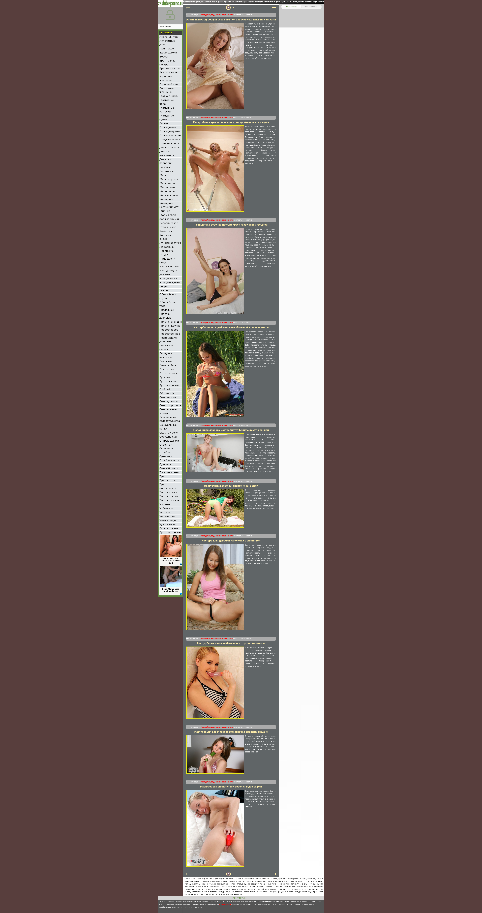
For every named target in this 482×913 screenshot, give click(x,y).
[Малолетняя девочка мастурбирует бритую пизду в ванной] (215, 453)
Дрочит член (167, 171)
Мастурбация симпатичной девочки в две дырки (231, 787)
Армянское (166, 49)
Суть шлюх (166, 464)
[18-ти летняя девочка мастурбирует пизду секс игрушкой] (215, 271)
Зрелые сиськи (169, 219)
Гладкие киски (168, 96)
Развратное (167, 369)
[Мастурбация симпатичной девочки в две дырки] (215, 828)
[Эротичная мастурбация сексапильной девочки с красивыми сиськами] (215, 66)
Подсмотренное (169, 334)
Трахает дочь (168, 492)
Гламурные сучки (166, 118)
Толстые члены (169, 472)
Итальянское (167, 227)
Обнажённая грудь (167, 296)
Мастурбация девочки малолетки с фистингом (230, 541)
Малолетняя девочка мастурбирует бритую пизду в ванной (231, 430)
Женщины (166, 199)
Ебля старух (167, 183)
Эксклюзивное (168, 528)
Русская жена (168, 381)
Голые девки (167, 127)
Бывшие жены (168, 72)
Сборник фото (168, 393)
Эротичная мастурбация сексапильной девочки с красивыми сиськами (231, 20)
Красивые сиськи (165, 237)
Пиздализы (166, 310)
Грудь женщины (169, 139)
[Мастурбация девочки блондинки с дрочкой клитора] (215, 683)
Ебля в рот (166, 175)
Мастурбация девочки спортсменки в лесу (231, 486)
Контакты (238, 898)
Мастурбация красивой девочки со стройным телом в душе (231, 122)
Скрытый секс (168, 433)
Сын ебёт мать (168, 468)
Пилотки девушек (165, 316)
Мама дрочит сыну (167, 261)
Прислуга (165, 361)
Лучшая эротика (170, 243)
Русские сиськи (169, 385)
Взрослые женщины (165, 78)
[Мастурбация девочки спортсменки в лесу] (215, 508)
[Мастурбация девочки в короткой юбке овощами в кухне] (215, 754)
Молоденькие (168, 278)
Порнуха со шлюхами (166, 355)
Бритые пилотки (170, 68)
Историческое (168, 223)
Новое (163, 290)
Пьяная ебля (167, 365)
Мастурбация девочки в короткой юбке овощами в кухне (231, 732)
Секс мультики (169, 401)
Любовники (167, 247)
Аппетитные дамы (167, 43)
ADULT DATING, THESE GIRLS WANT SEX (171, 560)
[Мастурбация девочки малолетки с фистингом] (215, 587)
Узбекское (166, 508)
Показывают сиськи (167, 348)
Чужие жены (167, 524)
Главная (166, 33)
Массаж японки (169, 266)
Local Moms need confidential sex (170, 590)
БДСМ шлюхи (168, 53)
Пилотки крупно (169, 326)
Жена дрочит (168, 191)
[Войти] (170, 15)
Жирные (164, 211)
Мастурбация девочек (168, 272)
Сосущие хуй (168, 437)
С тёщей (164, 389)
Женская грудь (169, 195)
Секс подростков (170, 405)
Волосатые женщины (166, 90)
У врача (164, 504)
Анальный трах (169, 37)
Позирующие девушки (168, 340)
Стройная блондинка (166, 447)
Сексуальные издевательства (169, 419)
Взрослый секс (169, 84)
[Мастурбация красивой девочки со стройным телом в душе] (215, 168)
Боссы (163, 57)
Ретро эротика (168, 373)
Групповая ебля (169, 143)
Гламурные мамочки (166, 110)
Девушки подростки (166, 161)
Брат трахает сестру (168, 63)
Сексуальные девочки (168, 411)
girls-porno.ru (225, 904)
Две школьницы (169, 147)
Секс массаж (167, 397)
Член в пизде (167, 520)
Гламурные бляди (166, 102)
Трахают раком (169, 500)
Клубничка (166, 231)
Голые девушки (169, 131)
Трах (162, 476)
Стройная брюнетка (165, 454)
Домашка (165, 167)
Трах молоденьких (167, 486)
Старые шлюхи (169, 441)
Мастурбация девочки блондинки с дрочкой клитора (231, 643)
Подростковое (168, 330)
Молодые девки (169, 282)
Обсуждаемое (311, 7)
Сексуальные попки (168, 427)
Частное (164, 512)
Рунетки (164, 377)
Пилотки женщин (170, 322)
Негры (163, 286)
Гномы (163, 123)
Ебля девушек (168, 179)
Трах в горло (167, 480)
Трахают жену (168, 496)
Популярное (291, 7)
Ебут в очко (167, 187)
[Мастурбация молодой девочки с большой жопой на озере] (215, 374)
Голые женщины (170, 135)
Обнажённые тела (167, 304)
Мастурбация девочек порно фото (217, 15)
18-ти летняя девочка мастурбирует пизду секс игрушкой (230, 225)
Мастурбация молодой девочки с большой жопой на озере (231, 327)
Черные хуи (167, 516)
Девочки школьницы (166, 153)
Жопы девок (167, 215)
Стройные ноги (169, 460)
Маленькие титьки (166, 253)
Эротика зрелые (170, 532)
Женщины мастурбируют (168, 205)
